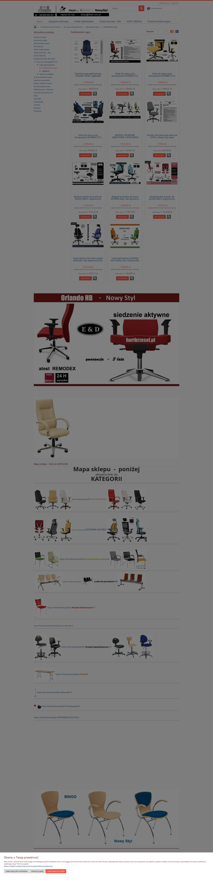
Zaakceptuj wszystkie (56, 871)
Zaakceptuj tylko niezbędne (16, 871)
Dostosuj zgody (37, 871)
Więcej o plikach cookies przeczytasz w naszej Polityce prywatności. (28, 866)
